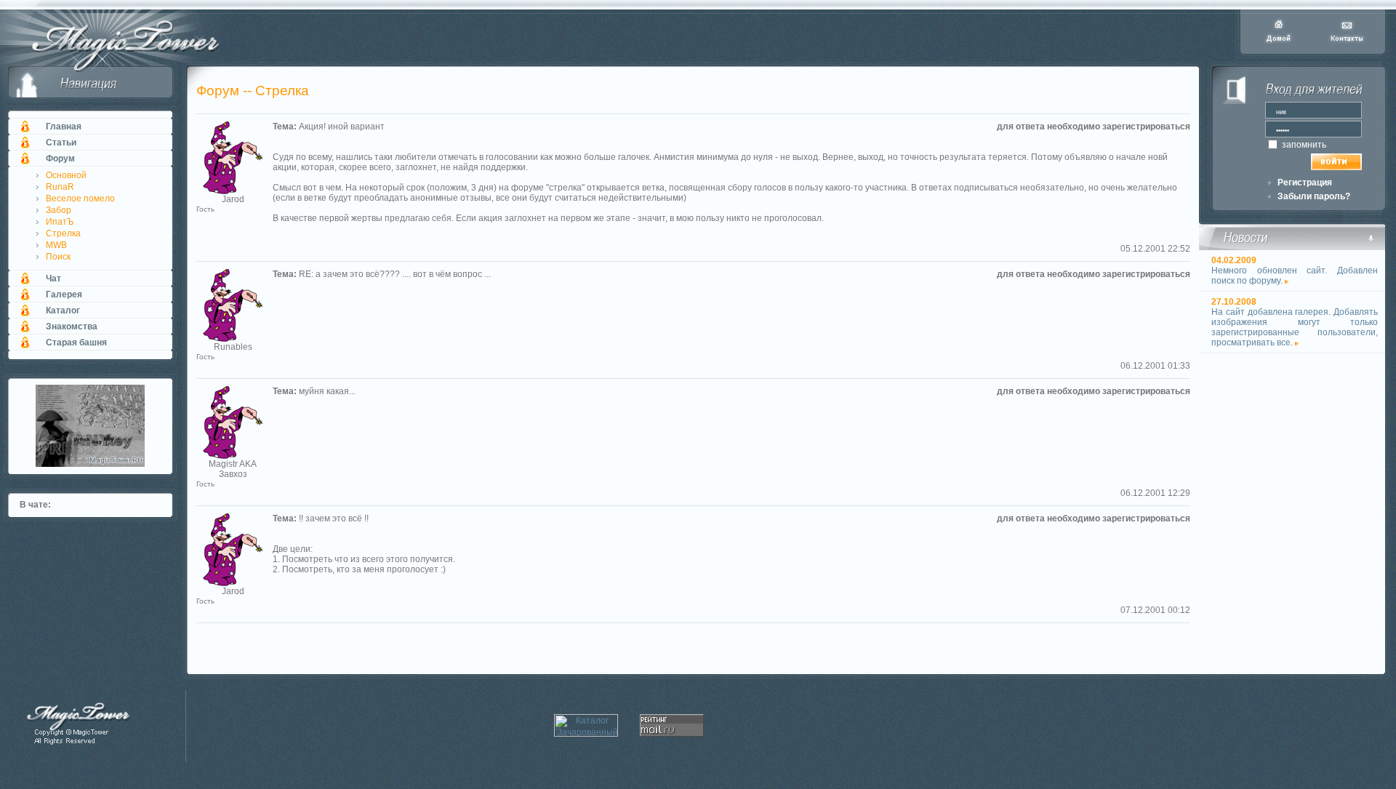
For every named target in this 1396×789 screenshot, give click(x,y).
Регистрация (1304, 182)
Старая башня (76, 342)
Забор (58, 210)
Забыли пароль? (1313, 196)
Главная (63, 126)
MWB (56, 245)
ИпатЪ (60, 222)
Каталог (63, 310)
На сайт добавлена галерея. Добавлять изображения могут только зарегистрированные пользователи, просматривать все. (1294, 327)
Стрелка (63, 233)
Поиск (58, 257)
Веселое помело (80, 198)
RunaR (60, 187)
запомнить (1303, 145)
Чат (53, 278)
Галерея (64, 294)
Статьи (61, 142)
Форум (60, 158)
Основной (66, 175)
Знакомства (71, 326)
